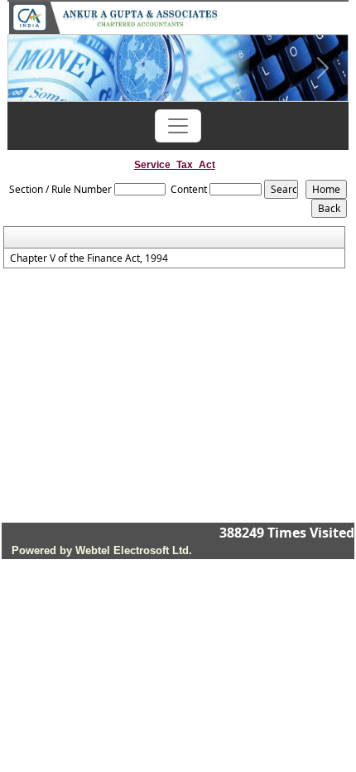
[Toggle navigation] (178, 125)
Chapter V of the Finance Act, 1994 (89, 258)
